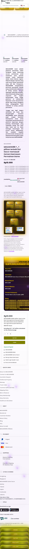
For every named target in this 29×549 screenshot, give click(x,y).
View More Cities (4, 497)
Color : (8, 186)
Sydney (2, 484)
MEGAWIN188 (7, 144)
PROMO (15, 530)
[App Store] (4, 510)
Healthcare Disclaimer (6, 400)
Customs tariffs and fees (7, 387)
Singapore (3, 479)
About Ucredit (4, 426)
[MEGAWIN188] (7, 2)
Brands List (3, 413)
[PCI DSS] (3, 518)
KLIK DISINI (11, 251)
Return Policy (3, 418)
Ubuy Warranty (4, 398)
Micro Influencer (4, 393)
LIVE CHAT (16, 546)
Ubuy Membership (5, 395)
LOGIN (7, 7)
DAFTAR (14, 338)
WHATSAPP (15, 542)
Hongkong (3, 476)
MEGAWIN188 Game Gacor (7, 481)
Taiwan (2, 487)
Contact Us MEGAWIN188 (7, 374)
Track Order (3, 385)
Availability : (7, 180)
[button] (24, 16)
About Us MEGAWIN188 (6, 372)
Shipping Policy (4, 390)
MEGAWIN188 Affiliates (6, 429)
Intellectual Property (6, 379)
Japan (2, 489)
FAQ (1, 423)
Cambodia (3, 492)
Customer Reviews (5, 415)
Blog (1, 421)
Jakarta (2, 494)
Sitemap (2, 382)
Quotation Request (5, 377)
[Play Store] (14, 510)
